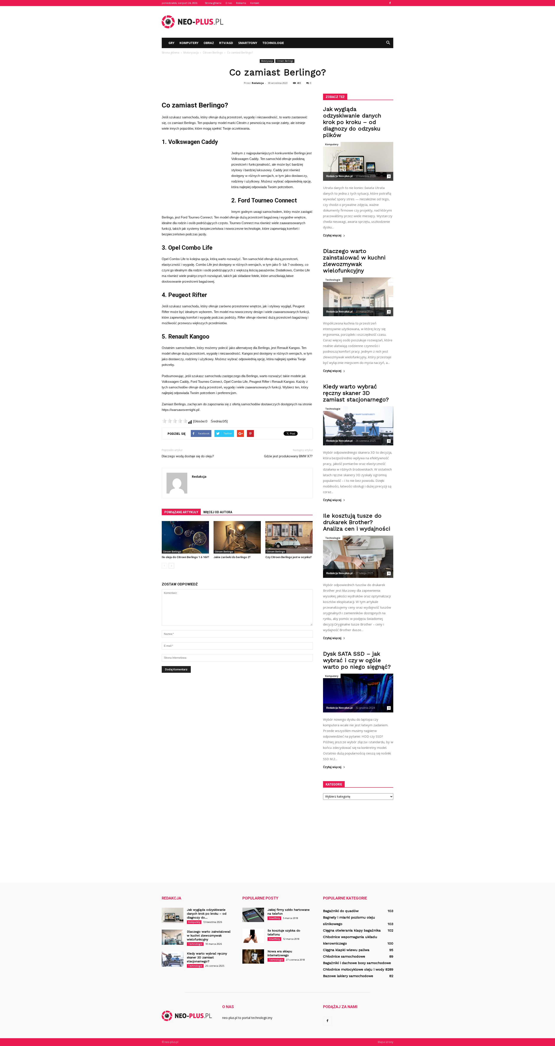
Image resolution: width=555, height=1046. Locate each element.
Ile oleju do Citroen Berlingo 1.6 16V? (185, 557)
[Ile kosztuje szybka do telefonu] (253, 936)
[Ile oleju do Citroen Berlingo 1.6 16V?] (185, 537)
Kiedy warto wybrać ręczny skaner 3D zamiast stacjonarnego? (356, 393)
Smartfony (247, 43)
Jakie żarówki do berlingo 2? (232, 557)
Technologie (273, 43)
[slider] (175, 421)
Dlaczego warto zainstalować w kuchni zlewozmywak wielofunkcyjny (354, 261)
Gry (171, 43)
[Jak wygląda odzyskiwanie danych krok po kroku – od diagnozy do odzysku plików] (358, 161)
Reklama (241, 3)
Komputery (189, 43)
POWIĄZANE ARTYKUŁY (181, 512)
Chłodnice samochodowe (344, 956)
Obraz (209, 43)
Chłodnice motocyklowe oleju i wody (353, 969)
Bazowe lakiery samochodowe (348, 976)
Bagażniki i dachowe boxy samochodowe (357, 963)
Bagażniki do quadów (341, 911)
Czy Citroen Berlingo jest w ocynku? (288, 557)
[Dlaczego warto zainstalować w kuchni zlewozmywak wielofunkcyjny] (358, 296)
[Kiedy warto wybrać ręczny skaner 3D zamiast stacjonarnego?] (358, 425)
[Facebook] (390, 3)
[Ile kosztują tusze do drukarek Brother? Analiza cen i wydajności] (358, 557)
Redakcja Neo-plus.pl (339, 176)
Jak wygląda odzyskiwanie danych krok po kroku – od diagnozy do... (206, 913)
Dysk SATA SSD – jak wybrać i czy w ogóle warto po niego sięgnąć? (357, 660)
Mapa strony (385, 1042)
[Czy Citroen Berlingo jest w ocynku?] (289, 537)
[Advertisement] (314, 22)
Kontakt (254, 3)
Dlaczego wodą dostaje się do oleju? (188, 456)
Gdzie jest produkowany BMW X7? (288, 456)
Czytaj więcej (332, 235)
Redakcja (258, 83)
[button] (388, 43)
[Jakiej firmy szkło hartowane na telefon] (253, 915)
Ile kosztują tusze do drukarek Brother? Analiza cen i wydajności (356, 522)
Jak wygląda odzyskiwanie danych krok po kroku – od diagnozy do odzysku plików (352, 122)
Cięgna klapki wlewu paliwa (346, 950)
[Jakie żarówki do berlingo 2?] (237, 537)
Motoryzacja (267, 60)
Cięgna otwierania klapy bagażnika (352, 930)
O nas (228, 3)
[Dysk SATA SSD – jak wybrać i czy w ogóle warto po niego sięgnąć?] (358, 693)
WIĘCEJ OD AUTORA (217, 512)
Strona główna (213, 3)
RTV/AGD (226, 43)
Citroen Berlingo (285, 60)
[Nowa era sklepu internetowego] (253, 956)
